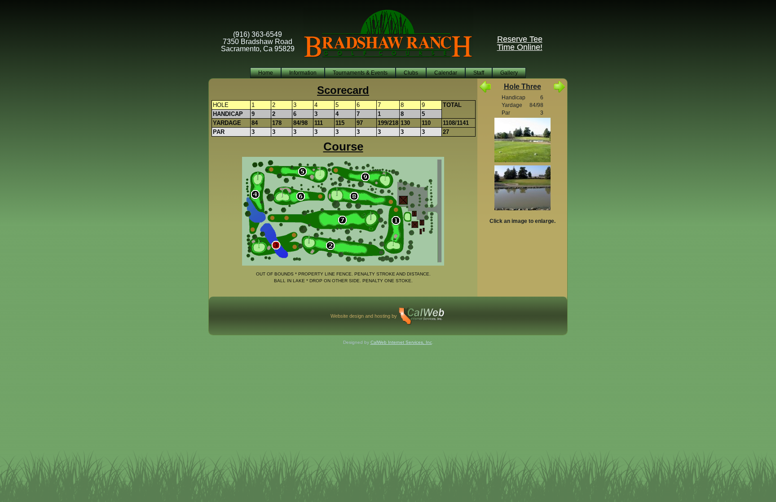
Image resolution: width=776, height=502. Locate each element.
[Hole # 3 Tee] (522, 140)
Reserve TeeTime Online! (519, 43)
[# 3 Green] (522, 188)
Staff (478, 73)
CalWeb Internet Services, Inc (401, 342)
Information (303, 73)
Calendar (445, 73)
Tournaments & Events (360, 73)
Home (265, 73)
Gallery (509, 73)
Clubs (411, 73)
